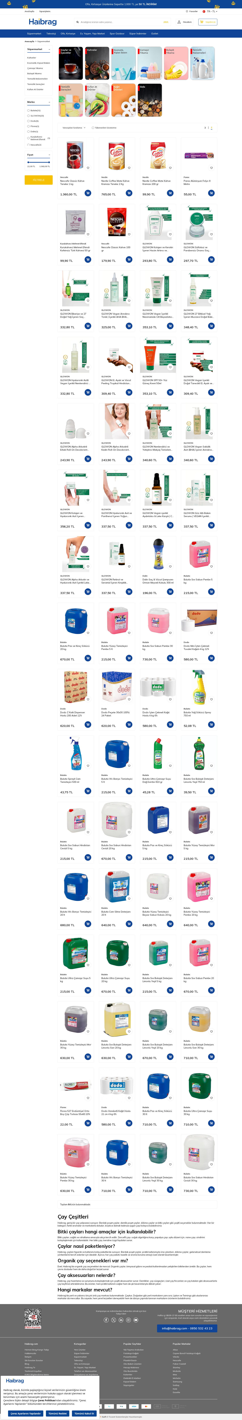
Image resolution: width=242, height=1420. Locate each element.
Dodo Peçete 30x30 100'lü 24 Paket (115, 714)
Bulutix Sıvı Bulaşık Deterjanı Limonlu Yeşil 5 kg (158, 980)
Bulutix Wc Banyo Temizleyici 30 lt (116, 1179)
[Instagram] (128, 1320)
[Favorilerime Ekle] (88, 167)
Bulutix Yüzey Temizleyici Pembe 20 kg (197, 913)
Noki (175, 1389)
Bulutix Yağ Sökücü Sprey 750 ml (197, 714)
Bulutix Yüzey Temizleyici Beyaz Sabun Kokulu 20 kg (157, 913)
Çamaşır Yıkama (35, 68)
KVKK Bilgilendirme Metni (37, 1374)
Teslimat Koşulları (33, 1371)
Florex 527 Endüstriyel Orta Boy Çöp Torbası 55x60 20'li (75, 1113)
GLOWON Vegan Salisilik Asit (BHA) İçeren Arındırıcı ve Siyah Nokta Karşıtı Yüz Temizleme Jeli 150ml (198, 448)
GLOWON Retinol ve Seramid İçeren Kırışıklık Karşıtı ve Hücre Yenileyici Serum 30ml (114, 581)
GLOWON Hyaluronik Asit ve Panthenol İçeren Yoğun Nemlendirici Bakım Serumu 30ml (116, 515)
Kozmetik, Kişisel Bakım (38, 63)
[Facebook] (106, 1320)
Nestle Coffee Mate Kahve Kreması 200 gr (157, 182)
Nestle (104, 177)
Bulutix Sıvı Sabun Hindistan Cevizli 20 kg (116, 847)
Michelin (177, 1378)
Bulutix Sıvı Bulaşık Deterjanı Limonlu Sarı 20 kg (116, 1046)
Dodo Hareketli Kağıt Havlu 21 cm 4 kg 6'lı (116, 1113)
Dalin (34, 131)
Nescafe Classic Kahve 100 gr (115, 249)
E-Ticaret (111, 1417)
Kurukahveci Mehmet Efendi (40, 138)
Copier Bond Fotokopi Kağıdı (187, 1353)
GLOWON (37, 115)
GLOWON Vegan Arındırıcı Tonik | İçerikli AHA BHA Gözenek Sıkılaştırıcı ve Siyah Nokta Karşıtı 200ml (116, 315)
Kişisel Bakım (129, 1381)
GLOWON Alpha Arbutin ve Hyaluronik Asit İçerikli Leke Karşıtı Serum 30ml (74, 581)
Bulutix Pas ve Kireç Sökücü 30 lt (157, 1113)
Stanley (176, 1367)
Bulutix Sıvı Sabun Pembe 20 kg (199, 980)
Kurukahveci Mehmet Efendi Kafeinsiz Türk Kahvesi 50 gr (75, 249)
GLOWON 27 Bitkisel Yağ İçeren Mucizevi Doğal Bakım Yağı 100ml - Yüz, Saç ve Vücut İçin (199, 315)
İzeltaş (176, 1385)
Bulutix (35, 110)
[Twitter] (113, 1320)
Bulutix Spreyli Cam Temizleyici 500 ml (70, 780)
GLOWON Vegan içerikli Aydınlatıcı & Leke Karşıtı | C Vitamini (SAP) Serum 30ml (157, 515)
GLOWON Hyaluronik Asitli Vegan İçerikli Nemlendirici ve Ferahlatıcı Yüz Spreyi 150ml (75, 382)
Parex (186, 177)
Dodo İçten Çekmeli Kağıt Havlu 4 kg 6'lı (156, 714)
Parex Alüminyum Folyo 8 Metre (197, 182)
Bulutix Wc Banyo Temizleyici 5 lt (116, 780)
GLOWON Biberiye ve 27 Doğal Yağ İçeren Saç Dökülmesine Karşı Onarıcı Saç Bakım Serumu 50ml (74, 315)
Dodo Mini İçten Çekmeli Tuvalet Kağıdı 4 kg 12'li (196, 647)
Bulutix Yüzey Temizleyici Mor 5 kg (199, 847)
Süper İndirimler (137, 33)
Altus (175, 1349)
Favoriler (193, 11)
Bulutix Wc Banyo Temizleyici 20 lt (75, 913)
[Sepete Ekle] (88, 193)
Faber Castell (179, 1364)
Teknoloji (51, 33)
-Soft (103, 1417)
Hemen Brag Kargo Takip (37, 1349)
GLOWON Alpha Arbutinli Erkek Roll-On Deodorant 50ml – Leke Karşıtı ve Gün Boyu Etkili (74, 448)
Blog (27, 1364)
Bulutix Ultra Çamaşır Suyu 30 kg (198, 1113)
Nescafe (36, 145)
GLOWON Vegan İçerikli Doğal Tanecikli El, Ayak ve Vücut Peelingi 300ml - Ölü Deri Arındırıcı (198, 382)
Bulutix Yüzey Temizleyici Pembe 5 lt (114, 647)
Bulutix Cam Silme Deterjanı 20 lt (116, 913)
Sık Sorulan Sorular (34, 1360)
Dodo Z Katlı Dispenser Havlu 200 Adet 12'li (72, 714)
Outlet (154, 33)
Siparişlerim (44, 11)
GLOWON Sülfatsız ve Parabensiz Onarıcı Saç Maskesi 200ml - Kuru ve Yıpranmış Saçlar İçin (196, 249)
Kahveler (31, 57)
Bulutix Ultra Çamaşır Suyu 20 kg (115, 980)
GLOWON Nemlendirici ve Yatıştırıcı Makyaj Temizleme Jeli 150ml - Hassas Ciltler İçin (157, 448)
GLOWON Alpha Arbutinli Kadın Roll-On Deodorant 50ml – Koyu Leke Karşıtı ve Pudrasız (115, 448)
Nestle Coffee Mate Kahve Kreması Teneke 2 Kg (115, 182)
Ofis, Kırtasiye (68, 33)
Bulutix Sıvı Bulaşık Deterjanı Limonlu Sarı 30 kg (199, 1046)
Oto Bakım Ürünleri (132, 1364)
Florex (35, 126)
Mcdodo (177, 1371)
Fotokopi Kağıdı (131, 1353)
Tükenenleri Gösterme (105, 127)
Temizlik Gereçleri (35, 84)
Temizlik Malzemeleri (37, 78)
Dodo (35, 121)
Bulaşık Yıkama (34, 73)
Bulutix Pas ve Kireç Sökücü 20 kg (75, 647)
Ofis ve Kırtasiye (82, 1364)
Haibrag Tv (30, 1367)
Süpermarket (34, 33)
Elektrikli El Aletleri (132, 1378)
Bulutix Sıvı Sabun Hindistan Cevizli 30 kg (199, 1179)
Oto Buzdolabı (130, 1371)
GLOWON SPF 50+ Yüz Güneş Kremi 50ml (155, 382)
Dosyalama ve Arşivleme (86, 1374)
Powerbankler (130, 1357)
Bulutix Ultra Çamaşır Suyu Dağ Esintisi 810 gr (157, 780)
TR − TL (211, 11)
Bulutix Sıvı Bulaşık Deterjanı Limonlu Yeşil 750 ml (199, 780)
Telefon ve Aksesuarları (85, 1371)
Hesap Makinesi (131, 1367)
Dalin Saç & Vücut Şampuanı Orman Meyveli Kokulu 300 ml (158, 581)
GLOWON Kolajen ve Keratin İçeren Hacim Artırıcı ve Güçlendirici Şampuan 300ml (158, 249)
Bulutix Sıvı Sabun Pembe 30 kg (158, 647)
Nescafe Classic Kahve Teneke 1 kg (72, 182)
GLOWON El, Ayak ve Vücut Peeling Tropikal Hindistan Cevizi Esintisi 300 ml (116, 382)
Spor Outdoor (117, 33)
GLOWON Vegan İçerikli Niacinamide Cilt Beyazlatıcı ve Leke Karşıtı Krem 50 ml (157, 315)
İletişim (28, 1357)
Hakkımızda (30, 1353)
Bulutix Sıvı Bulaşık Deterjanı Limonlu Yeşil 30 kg (158, 1179)
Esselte (176, 1392)
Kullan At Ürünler (35, 89)
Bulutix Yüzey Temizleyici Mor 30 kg (75, 1046)
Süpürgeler (128, 1385)
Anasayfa (29, 41)
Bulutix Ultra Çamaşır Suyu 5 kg (75, 980)
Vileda (176, 1357)
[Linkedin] (121, 1320)
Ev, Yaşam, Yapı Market (92, 33)
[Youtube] (135, 1320)
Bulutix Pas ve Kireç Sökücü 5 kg (157, 847)
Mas (175, 1374)
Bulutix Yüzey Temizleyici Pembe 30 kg (73, 1179)
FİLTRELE (39, 180)
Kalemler (127, 1374)
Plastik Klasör (130, 1360)
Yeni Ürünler (79, 1349)
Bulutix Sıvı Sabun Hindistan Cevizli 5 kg (75, 847)
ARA (165, 22)
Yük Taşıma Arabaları (133, 1349)
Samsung (177, 1381)
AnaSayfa (29, 11)
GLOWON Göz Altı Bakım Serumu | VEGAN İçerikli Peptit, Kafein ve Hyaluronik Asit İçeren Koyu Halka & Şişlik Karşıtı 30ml (198, 515)
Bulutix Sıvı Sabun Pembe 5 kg (198, 581)
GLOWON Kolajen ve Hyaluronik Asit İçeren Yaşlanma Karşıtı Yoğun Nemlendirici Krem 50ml (72, 515)
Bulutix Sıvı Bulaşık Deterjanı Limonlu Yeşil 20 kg (158, 1046)
